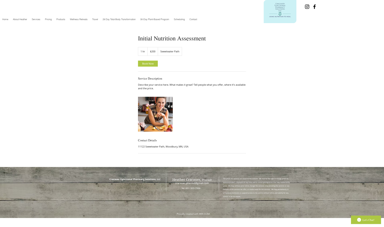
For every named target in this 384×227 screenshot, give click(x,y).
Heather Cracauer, (192, 180)
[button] (36, 19)
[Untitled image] (155, 114)
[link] (148, 64)
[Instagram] (307, 7)
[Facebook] (314, 7)
